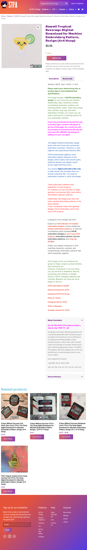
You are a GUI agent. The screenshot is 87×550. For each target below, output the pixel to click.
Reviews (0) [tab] (67, 78)
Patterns (10, 16)
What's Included (55, 320)
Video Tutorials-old (54, 514)
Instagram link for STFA (57, 302)
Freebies (41, 537)
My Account (67, 512)
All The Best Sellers (40, 531)
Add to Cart (56, 58)
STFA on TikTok (54, 298)
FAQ (52, 520)
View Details (8, 439)
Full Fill (16, 16)
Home (3, 16)
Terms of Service (54, 376)
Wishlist (65, 515)
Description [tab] (54, 78)
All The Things (34, 9)
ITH (53, 9)
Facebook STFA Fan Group (59, 294)
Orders (65, 519)
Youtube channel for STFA (58, 310)
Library (65, 522)
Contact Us (53, 524)
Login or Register (77, 3)
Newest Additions (41, 519)
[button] (38, 27)
